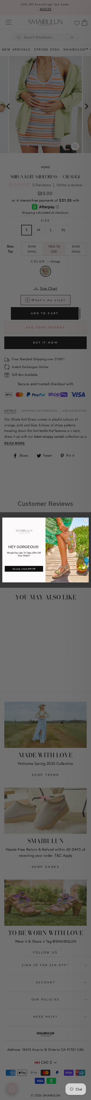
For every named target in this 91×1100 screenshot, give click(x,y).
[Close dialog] (86, 521)
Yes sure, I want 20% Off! (24, 569)
